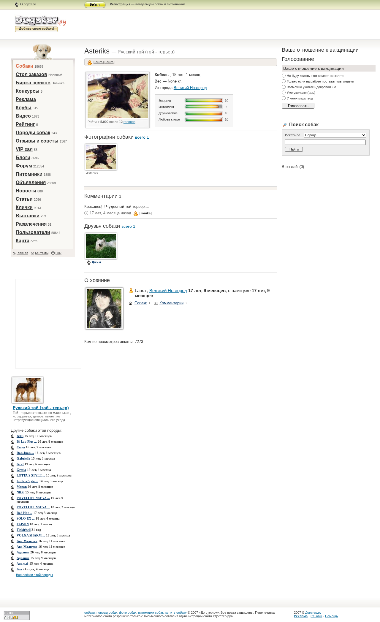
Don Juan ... (25, 453)
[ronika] (146, 213)
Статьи (24, 199)
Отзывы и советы (37, 140)
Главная (22, 252)
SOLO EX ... (26, 518)
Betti (20, 436)
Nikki (20, 492)
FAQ (58, 252)
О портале (28, 4)
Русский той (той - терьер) (41, 407)
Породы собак (33, 132)
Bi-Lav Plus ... (27, 441)
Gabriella (23, 458)
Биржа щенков (33, 82)
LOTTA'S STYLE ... (31, 475)
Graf (20, 464)
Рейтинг (25, 124)
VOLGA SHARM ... (31, 535)
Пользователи (33, 232)
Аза (19, 569)
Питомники (29, 174)
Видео (23, 115)
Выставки (27, 215)
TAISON (23, 524)
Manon (22, 486)
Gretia (21, 469)
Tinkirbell (24, 529)
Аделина (23, 552)
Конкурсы (27, 91)
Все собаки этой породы (34, 575)
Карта (22, 240)
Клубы (23, 107)
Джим (96, 262)
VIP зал (24, 149)
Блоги (23, 157)
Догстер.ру (313, 612)
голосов (129, 122)
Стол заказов (31, 74)
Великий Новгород (190, 88)
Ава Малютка (27, 541)
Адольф (22, 563)
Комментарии (171, 303)
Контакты (41, 252)
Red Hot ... (24, 513)
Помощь (331, 616)
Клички (24, 207)
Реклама (26, 99)
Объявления (31, 182)
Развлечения (31, 224)
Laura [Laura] (104, 62)
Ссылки (316, 616)
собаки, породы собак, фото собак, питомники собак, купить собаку (135, 612)
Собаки (24, 66)
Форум (24, 165)
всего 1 (142, 137)
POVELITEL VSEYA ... (33, 498)
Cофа (21, 447)
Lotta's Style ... (27, 481)
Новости (26, 190)
